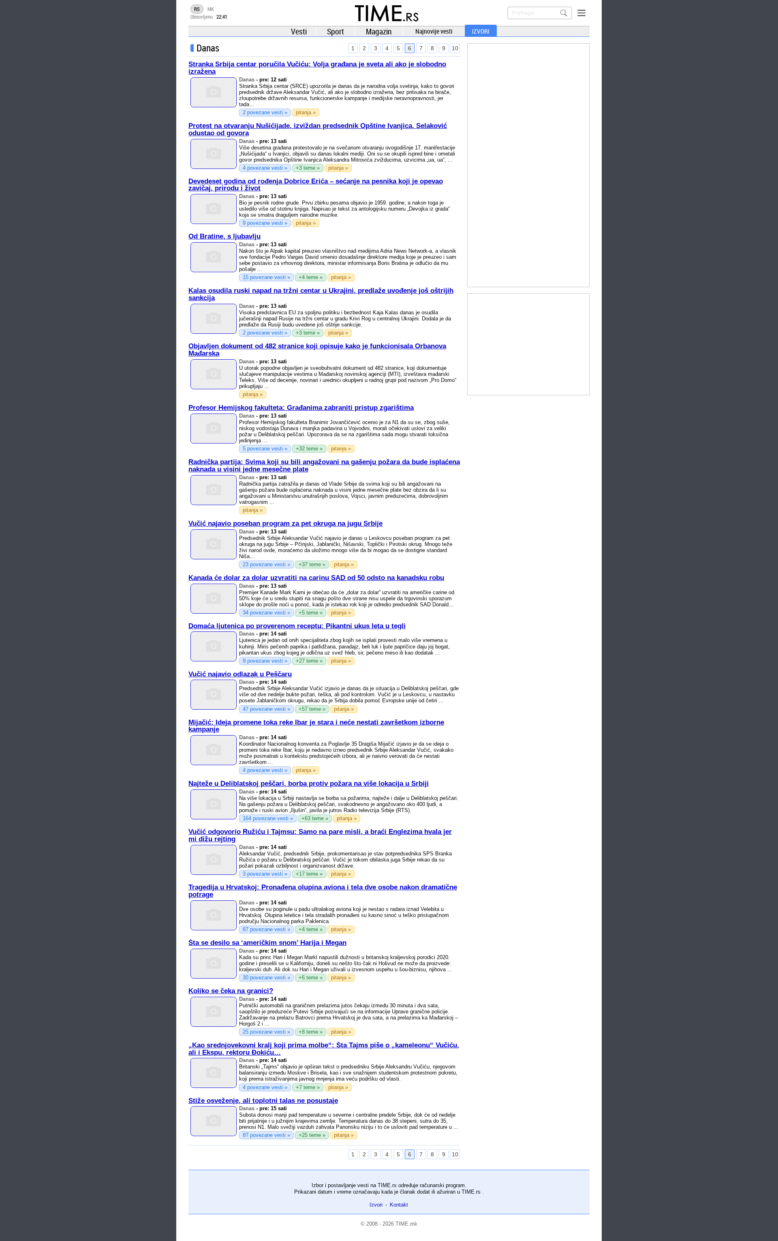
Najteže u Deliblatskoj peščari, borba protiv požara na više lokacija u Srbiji (308, 783)
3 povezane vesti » (265, 874)
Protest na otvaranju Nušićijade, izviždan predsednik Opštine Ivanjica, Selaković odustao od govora (317, 129)
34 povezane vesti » (266, 613)
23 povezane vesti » (266, 564)
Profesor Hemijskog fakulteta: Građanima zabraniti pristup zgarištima (301, 408)
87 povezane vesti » (266, 929)
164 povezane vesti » (268, 818)
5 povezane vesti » (265, 449)
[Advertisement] (528, 165)
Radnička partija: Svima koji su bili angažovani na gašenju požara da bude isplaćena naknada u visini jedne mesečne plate (324, 465)
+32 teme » (309, 449)
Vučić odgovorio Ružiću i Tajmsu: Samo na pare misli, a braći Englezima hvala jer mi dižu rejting (320, 835)
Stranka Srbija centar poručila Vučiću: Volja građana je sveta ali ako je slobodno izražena (317, 67)
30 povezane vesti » (266, 977)
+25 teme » (312, 1135)
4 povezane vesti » (265, 168)
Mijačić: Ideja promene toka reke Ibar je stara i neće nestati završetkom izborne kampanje (316, 726)
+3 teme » (308, 168)
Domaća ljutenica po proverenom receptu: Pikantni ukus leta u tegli (297, 626)
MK (210, 9)
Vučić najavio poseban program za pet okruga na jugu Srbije (285, 523)
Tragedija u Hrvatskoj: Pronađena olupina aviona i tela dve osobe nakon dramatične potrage (322, 890)
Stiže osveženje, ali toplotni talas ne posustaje (263, 1101)
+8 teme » (311, 1032)
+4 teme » (311, 277)
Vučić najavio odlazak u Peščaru (240, 674)
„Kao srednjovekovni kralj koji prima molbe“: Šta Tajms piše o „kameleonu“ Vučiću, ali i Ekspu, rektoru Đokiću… (323, 1048)
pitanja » (306, 112)
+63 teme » (314, 818)
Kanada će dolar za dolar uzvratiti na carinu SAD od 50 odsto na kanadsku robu (316, 578)
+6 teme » (311, 977)
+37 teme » (312, 564)
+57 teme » (312, 709)
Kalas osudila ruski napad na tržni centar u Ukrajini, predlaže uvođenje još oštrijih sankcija (320, 294)
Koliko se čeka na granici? (230, 991)
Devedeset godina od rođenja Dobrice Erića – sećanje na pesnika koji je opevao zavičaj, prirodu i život (315, 184)
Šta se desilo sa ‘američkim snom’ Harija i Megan (267, 943)
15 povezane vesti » (266, 277)
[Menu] (581, 13)
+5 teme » (311, 613)
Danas (246, 80)
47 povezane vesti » (266, 709)
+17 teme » (309, 874)
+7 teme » (308, 1087)
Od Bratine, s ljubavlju (224, 236)
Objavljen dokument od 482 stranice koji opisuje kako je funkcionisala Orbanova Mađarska (317, 349)
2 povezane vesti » (265, 112)
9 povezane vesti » (265, 223)
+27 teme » (309, 661)
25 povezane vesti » (266, 1032)
